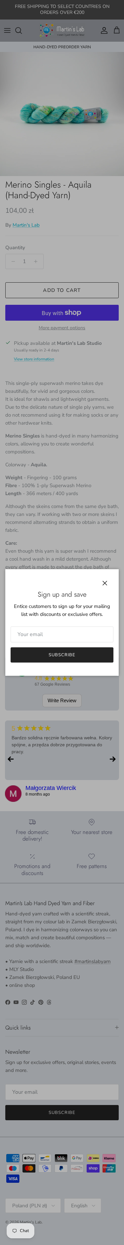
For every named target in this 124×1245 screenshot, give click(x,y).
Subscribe (62, 655)
